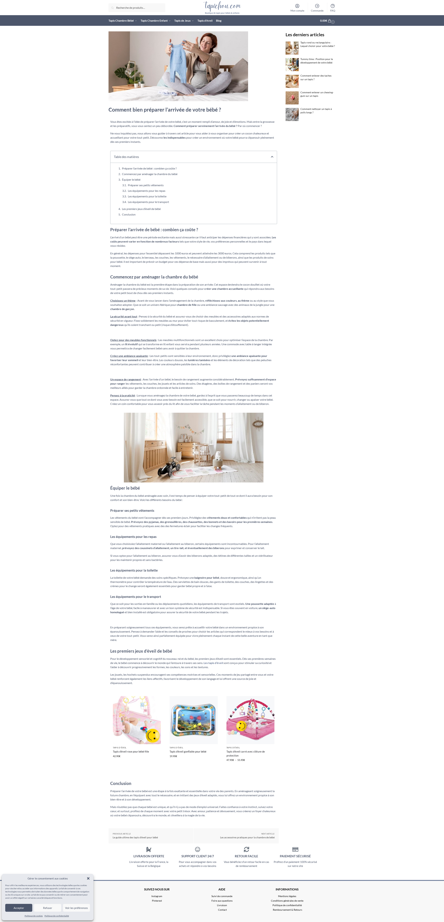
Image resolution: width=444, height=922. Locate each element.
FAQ (332, 10)
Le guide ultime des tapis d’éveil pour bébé (135, 837)
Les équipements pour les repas (146, 190)
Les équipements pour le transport (148, 201)
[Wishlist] (155, 706)
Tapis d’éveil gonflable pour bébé (188, 751)
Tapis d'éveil (119, 747)
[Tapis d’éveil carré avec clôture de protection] (250, 720)
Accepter (19, 907)
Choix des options (193, 763)
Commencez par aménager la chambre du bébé (149, 174)
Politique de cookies (34, 916)
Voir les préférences (76, 907)
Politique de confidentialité (56, 916)
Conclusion (129, 214)
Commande (317, 10)
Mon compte (297, 10)
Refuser (47, 907)
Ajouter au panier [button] (136, 763)
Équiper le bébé (131, 179)
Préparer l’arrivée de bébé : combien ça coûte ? (149, 168)
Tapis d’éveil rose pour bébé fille (131, 751)
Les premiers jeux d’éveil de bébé (141, 208)
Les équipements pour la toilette (147, 196)
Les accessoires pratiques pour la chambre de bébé (247, 837)
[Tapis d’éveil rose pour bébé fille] (137, 720)
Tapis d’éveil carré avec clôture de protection (245, 753)
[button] (88, 878)
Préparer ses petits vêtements (146, 185)
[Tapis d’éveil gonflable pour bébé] (194, 720)
